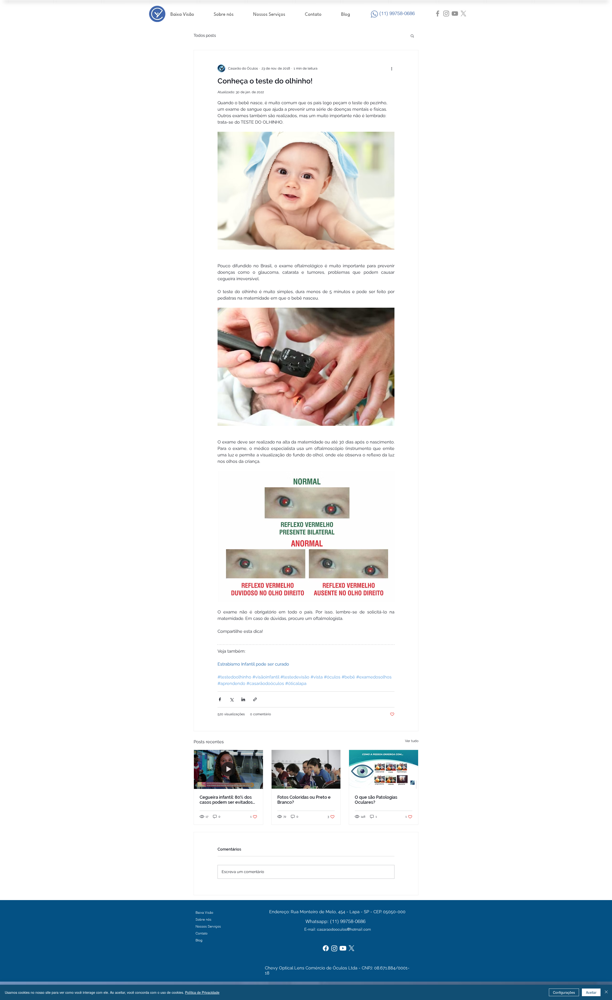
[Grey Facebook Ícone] (438, 13)
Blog (199, 940)
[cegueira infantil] (228, 769)
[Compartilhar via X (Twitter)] (231, 699)
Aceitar (591, 992)
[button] (412, 36)
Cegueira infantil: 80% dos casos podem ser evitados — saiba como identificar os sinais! (227, 800)
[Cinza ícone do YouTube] (455, 13)
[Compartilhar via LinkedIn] (243, 699)
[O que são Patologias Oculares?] (383, 769)
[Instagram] (334, 948)
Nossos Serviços (208, 926)
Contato (202, 933)
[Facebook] (326, 948)
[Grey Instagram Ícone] (446, 13)
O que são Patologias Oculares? (376, 800)
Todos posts (205, 35)
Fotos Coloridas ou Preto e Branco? (304, 800)
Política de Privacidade (202, 992)
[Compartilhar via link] (255, 699)
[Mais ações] (391, 68)
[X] (463, 13)
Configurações (564, 992)
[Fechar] (606, 992)
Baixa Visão (204, 912)
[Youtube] (343, 948)
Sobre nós (203, 919)
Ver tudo (411, 741)
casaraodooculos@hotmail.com (344, 929)
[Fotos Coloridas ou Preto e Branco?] (306, 769)
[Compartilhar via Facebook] (220, 699)
